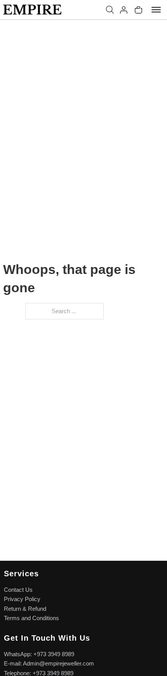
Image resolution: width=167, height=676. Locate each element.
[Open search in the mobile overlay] (110, 9)
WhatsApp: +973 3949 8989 (39, 654)
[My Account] (124, 10)
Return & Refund (25, 609)
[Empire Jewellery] (32, 9)
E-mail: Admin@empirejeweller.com (49, 663)
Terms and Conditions (31, 618)
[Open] (156, 9)
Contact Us (18, 590)
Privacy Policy (22, 599)
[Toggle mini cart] (138, 10)
